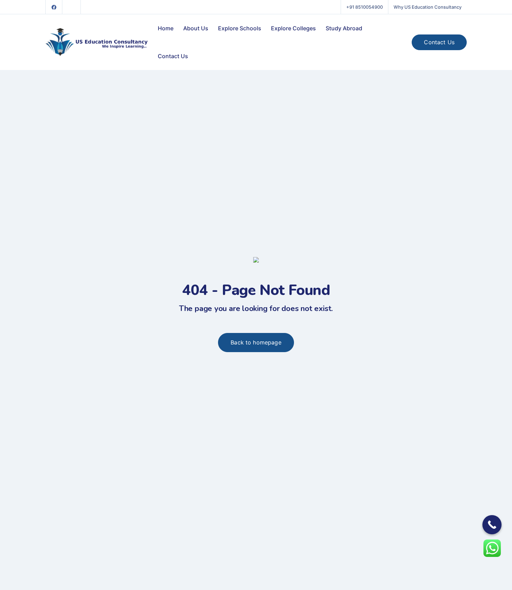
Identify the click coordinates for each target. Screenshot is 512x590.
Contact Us (173, 56)
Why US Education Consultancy (427, 7)
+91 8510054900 (364, 7)
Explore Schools (239, 28)
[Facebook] (54, 7)
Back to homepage (256, 342)
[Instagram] (71, 7)
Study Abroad (344, 28)
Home (165, 28)
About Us (195, 28)
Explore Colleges (293, 28)
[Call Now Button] (492, 524)
